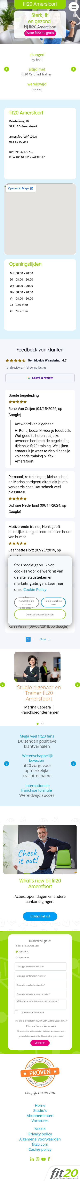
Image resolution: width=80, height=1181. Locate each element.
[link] (37, 654)
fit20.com (40, 1144)
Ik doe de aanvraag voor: (28, 946)
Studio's (40, 1110)
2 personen (24, 957)
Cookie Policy (34, 589)
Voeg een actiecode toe (33, 1012)
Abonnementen (40, 1115)
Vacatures (40, 1120)
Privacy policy (40, 1134)
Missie (40, 1128)
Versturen (40, 1042)
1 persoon (23, 951)
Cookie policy (40, 1149)
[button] (6, 69)
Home (40, 1105)
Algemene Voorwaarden (40, 1139)
